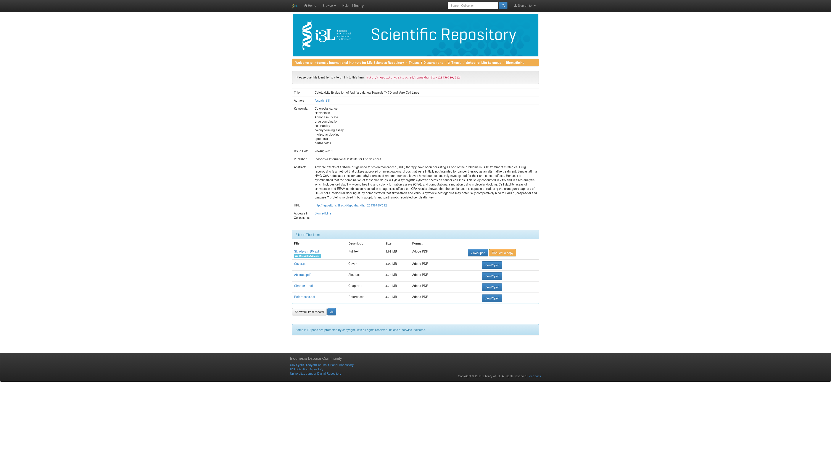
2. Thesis (454, 62)
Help (345, 5)
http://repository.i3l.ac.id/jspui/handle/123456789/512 (351, 205)
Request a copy (502, 253)
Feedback (534, 376)
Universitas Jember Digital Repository (315, 373)
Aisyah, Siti (322, 100)
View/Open (477, 253)
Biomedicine (515, 62)
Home (311, 5)
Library (358, 5)
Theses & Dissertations (426, 62)
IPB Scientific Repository (306, 369)
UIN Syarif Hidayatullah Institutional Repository (322, 365)
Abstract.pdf (302, 274)
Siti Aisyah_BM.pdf (307, 251)
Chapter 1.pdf (303, 285)
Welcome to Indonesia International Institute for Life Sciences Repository (349, 62)
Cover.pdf (300, 263)
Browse (328, 5)
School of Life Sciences (483, 62)
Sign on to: (525, 5)
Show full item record (309, 312)
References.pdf (304, 296)
